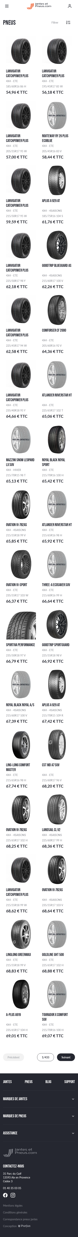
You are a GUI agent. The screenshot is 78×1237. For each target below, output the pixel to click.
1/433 (45, 1057)
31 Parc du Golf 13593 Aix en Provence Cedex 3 (16, 1177)
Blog (48, 1081)
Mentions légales (13, 1205)
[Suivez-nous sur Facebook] (5, 1195)
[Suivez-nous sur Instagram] (13, 1195)
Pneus (29, 1081)
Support (69, 1081)
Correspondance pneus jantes (20, 1219)
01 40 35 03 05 (12, 1188)
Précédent (14, 1057)
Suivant (66, 1057)
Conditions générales (15, 1212)
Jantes (7, 1081)
